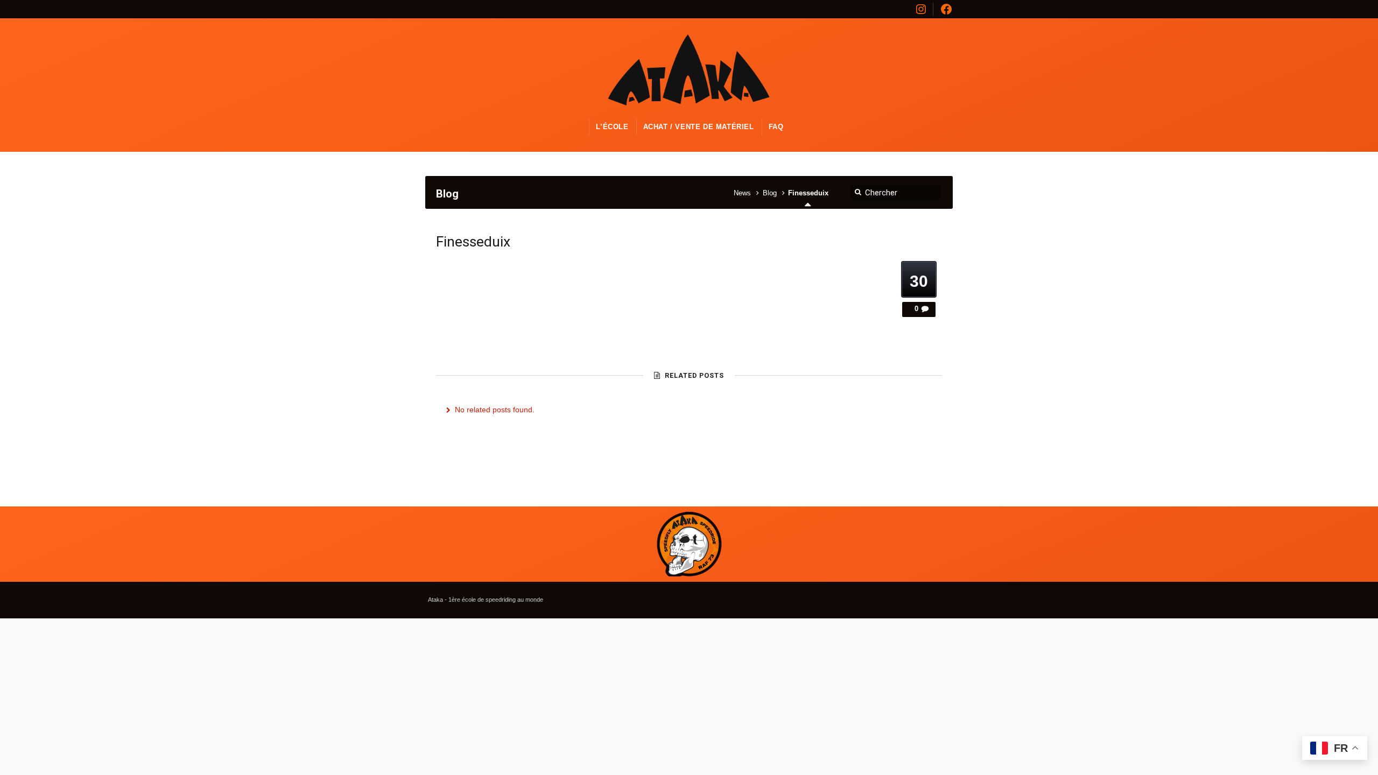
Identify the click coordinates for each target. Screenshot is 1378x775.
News (742, 193)
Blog (770, 193)
